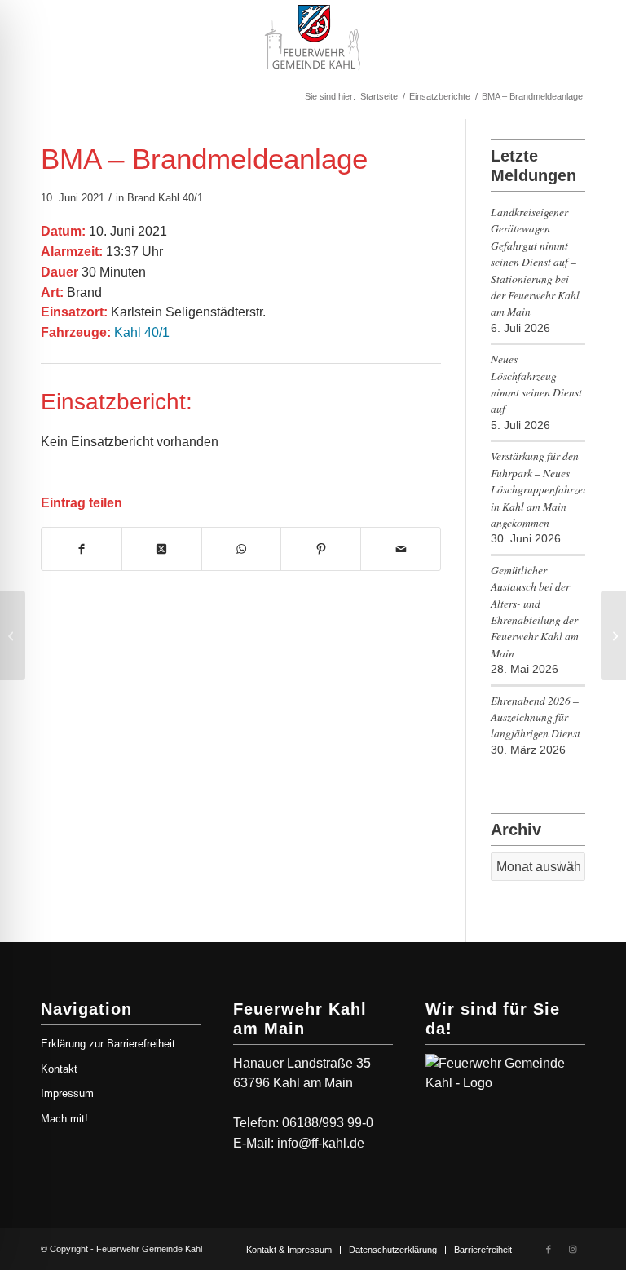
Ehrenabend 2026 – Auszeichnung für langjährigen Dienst (535, 717)
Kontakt (59, 1069)
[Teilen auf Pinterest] (320, 549)
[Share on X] (161, 549)
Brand (141, 198)
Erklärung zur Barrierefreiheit (108, 1044)
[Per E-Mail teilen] (400, 549)
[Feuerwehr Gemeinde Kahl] (313, 36)
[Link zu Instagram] (573, 1249)
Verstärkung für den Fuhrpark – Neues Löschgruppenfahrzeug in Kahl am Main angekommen (538, 489)
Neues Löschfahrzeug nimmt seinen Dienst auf (536, 383)
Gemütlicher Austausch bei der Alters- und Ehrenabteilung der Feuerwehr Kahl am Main (535, 611)
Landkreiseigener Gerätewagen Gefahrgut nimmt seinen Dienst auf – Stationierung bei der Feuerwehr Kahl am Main (535, 261)
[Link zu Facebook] (548, 1249)
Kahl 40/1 (180, 198)
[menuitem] (289, 1250)
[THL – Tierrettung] (12, 635)
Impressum (67, 1093)
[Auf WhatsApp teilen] (241, 549)
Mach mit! (64, 1119)
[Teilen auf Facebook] (81, 549)
